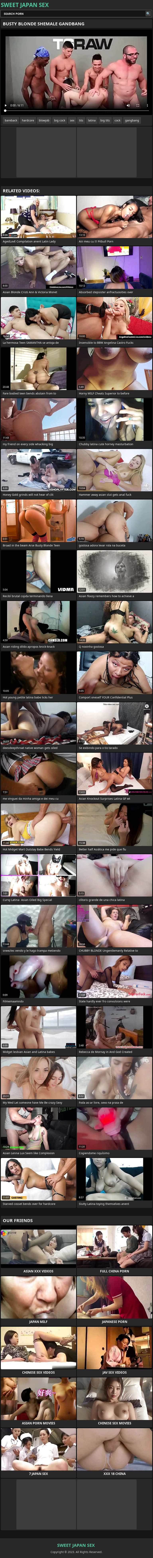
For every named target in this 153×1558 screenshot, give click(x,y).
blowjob (44, 120)
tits (81, 120)
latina (92, 120)
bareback (11, 120)
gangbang (132, 120)
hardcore (28, 120)
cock (117, 120)
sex (72, 120)
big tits (105, 120)
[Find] (148, 13)
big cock (59, 120)
